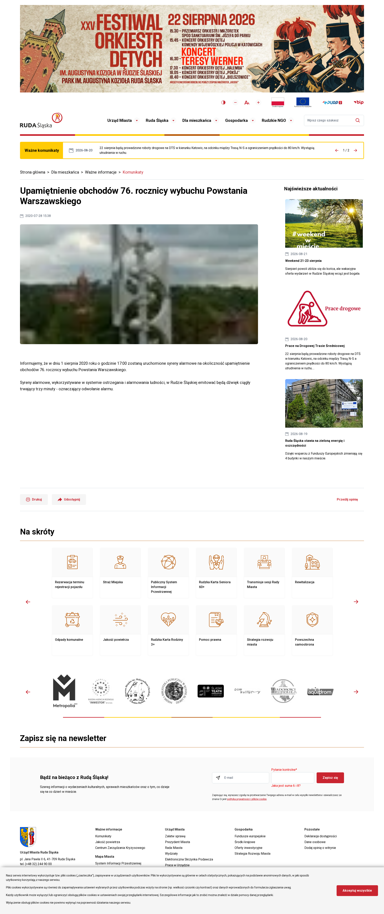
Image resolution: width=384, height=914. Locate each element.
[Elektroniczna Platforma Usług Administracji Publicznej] (332, 102)
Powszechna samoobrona (312, 630)
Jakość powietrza (120, 630)
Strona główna (32, 172)
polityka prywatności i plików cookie (247, 799)
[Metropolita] (64, 691)
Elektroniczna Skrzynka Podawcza (189, 859)
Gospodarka (236, 120)
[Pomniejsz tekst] (235, 102)
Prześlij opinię (347, 499)
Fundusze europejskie (250, 836)
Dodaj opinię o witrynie (320, 848)
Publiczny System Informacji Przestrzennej (168, 573)
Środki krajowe (245, 842)
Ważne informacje (101, 172)
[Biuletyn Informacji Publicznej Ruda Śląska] (358, 102)
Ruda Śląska (157, 120)
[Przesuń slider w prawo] (356, 602)
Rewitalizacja (312, 573)
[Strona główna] (41, 120)
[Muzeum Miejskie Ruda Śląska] (137, 691)
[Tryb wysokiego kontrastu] (223, 102)
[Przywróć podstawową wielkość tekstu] (246, 102)
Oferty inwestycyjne (248, 848)
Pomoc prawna (216, 630)
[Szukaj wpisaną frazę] (359, 120)
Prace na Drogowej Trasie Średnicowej (211, 150)
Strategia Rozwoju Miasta (252, 853)
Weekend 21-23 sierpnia (324, 237)
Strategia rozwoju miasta (264, 630)
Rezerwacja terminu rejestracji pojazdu (72, 573)
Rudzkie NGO (274, 120)
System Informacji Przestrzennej (118, 863)
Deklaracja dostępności (320, 836)
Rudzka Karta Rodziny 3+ (168, 630)
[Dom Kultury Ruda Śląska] (247, 691)
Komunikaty (133, 172)
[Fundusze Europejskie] (302, 102)
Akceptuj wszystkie (357, 890)
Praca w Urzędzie (177, 865)
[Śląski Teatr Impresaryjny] (210, 691)
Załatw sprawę (175, 836)
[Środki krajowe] (277, 102)
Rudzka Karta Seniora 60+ (216, 573)
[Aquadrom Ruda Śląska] (320, 691)
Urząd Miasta (119, 120)
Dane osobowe (315, 842)
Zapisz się (330, 778)
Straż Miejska (120, 573)
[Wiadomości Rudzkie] (284, 691)
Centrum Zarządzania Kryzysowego (120, 848)
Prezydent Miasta (177, 842)
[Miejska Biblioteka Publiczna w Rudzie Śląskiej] (174, 691)
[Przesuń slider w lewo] (28, 602)
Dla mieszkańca (196, 120)
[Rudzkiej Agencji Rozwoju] (101, 691)
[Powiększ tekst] (258, 102)
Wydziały (171, 853)
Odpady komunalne (72, 630)
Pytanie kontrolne (284, 770)
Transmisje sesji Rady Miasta (264, 573)
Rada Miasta (173, 848)
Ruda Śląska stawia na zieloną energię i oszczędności (324, 420)
